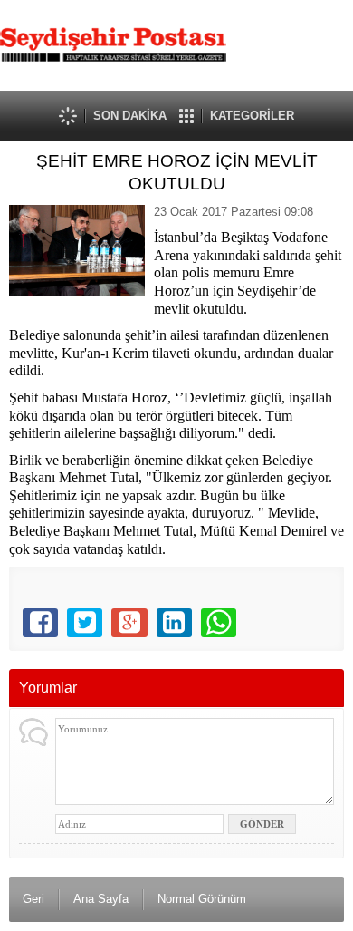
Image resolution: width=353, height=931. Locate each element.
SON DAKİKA (130, 115)
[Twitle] (84, 622)
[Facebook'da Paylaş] (40, 622)
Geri (33, 899)
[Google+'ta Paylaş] (129, 622)
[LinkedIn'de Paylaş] (174, 622)
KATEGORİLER (252, 115)
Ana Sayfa (101, 899)
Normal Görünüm (201, 899)
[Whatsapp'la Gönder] (218, 622)
